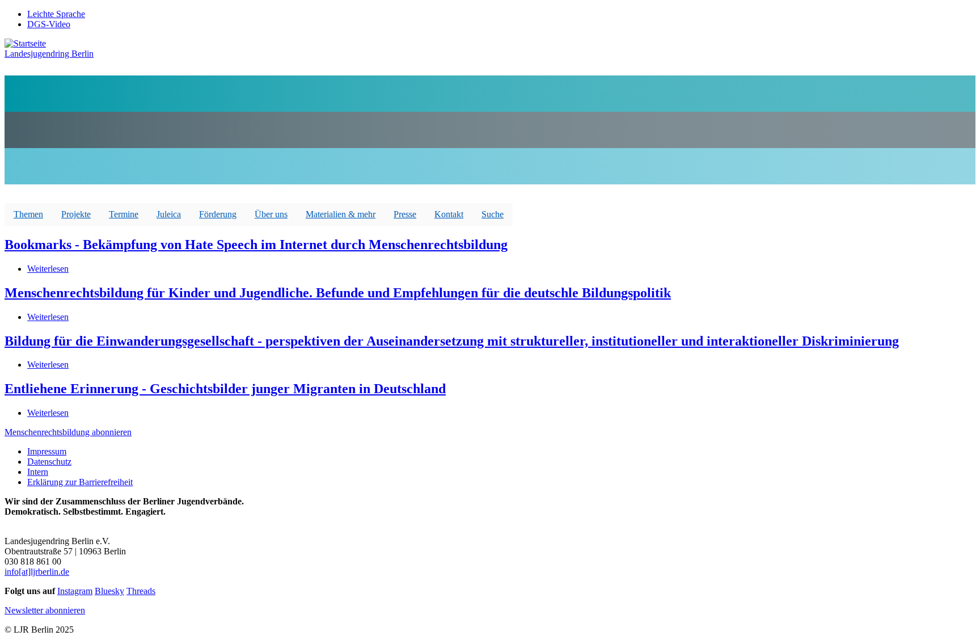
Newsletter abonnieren (45, 610)
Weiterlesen (48, 268)
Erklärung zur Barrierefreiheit (80, 482)
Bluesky (109, 591)
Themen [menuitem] (28, 214)
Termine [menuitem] (123, 214)
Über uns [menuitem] (271, 214)
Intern (37, 472)
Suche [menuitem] (492, 214)
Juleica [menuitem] (169, 214)
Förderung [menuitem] (217, 214)
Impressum (46, 451)
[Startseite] (25, 43)
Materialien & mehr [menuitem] (340, 214)
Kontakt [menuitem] (448, 214)
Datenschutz (49, 461)
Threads (140, 591)
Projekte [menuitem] (76, 214)
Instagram (74, 591)
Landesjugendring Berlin (49, 53)
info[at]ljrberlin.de (37, 571)
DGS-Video (48, 24)
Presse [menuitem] (405, 214)
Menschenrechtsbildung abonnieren (68, 432)
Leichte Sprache (56, 14)
